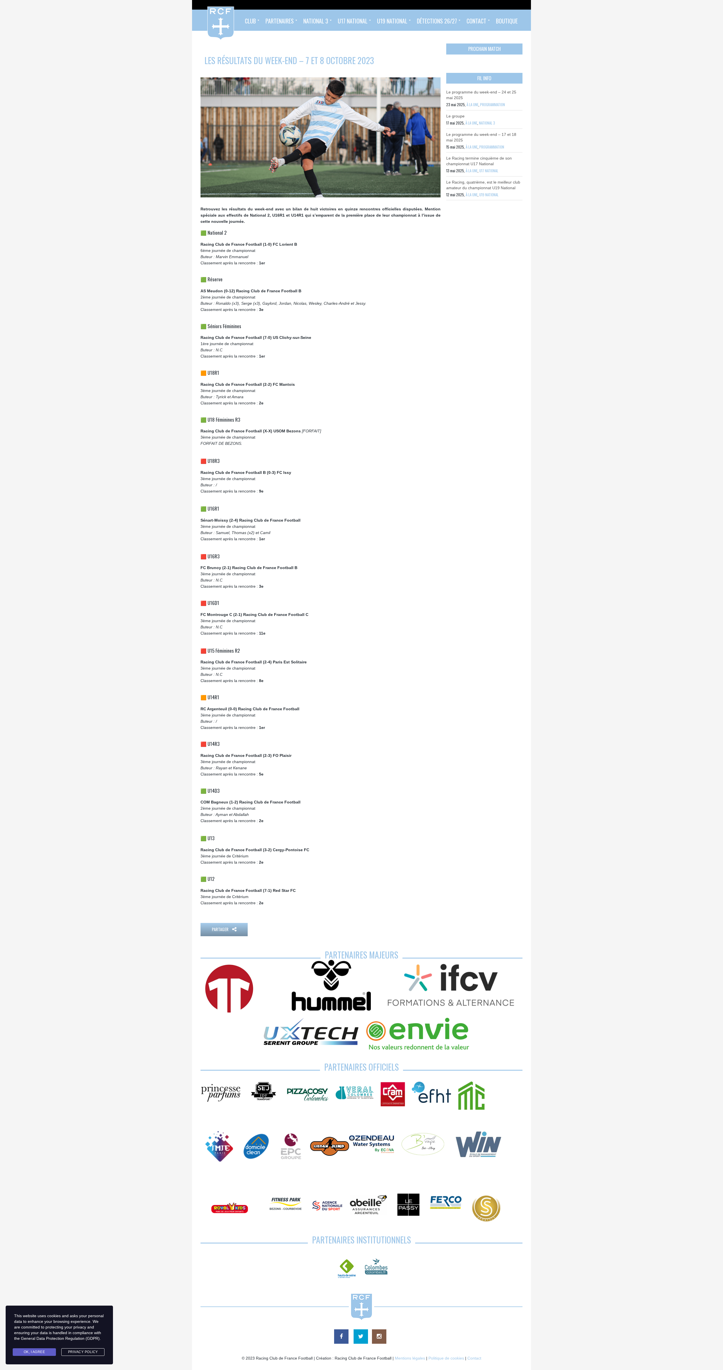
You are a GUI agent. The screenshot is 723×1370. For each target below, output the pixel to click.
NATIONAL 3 (487, 123)
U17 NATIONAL (488, 170)
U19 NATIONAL (488, 194)
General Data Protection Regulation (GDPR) (60, 1338)
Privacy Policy (83, 1352)
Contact (474, 1358)
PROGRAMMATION (492, 104)
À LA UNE (472, 104)
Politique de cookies (446, 1358)
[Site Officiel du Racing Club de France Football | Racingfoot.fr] (205, 20)
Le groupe (455, 116)
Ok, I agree (34, 1352)
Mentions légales (410, 1358)
